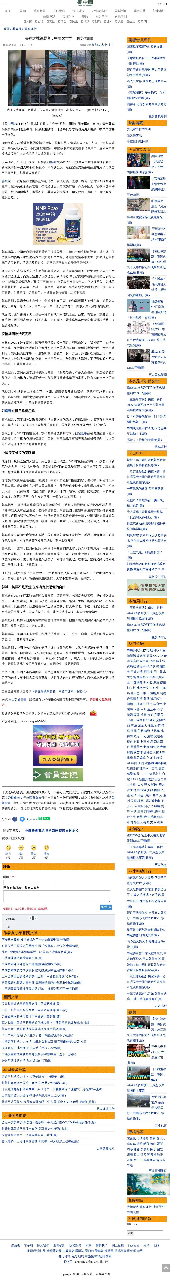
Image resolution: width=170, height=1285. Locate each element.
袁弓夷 (131, 677)
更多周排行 (159, 637)
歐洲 (102, 1256)
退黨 (156, 682)
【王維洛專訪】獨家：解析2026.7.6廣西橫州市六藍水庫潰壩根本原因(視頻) (145, 405)
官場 (157, 714)
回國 (157, 790)
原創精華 (101, 16)
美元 (140, 731)
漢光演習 (133, 661)
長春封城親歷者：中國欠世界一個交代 (60, 691)
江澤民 (147, 704)
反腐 (143, 714)
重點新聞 (39, 11)
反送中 (151, 709)
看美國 (50, 21)
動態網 (131, 1250)
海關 (137, 790)
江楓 (130, 1160)
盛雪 (160, 1149)
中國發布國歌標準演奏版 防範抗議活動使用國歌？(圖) (37, 970)
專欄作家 (69, 16)
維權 (159, 757)
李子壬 (138, 1160)
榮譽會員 (14, 797)
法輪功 (149, 763)
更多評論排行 (106, 1108)
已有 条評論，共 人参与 (21, 887)
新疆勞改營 (146, 779)
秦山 (137, 1154)
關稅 (163, 693)
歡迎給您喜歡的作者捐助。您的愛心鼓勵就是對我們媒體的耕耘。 (45, 713)
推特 (147, 1245)
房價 (130, 752)
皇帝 (140, 811)
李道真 (131, 1143)
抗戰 (147, 801)
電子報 (28, 1245)
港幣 (150, 736)
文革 (153, 822)
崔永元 (157, 704)
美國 (53, 162)
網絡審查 (161, 763)
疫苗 (163, 682)
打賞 (94, 44)
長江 (156, 671)
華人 (147, 784)
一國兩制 (140, 720)
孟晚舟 (154, 693)
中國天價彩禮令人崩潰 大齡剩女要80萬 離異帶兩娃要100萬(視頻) (44, 1041)
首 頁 (8, 11)
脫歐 (151, 725)
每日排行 (78, 11)
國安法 (160, 661)
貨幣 (147, 731)
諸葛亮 (148, 811)
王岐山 (144, 693)
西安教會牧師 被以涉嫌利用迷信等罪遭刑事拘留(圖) (36, 939)
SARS (134, 779)
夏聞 (160, 1143)
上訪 (141, 763)
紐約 (81, 1256)
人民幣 (155, 731)
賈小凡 (160, 1138)
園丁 (153, 1149)
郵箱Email (132, 1224)
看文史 (119, 21)
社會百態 (158, 1207)
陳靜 (137, 1149)
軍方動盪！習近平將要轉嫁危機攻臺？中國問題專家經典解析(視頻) (46, 1022)
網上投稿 (118, 1245)
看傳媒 (99, 1250)
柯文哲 (131, 688)
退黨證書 (120, 1250)
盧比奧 (141, 655)
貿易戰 (131, 666)
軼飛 (146, 1143)
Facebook (133, 1245)
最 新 (22, 11)
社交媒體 (159, 720)
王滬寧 (138, 704)
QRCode (32, 819)
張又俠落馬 (134, 135)
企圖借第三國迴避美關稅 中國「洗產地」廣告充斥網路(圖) (40, 946)
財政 (137, 741)
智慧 (140, 817)
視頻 (85, 16)
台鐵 (152, 661)
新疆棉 (147, 671)
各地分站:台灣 (67, 1256)
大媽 (163, 747)
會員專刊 (121, 16)
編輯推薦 (140, 11)
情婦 (130, 714)
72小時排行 (99, 11)
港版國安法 (138, 682)
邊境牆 (131, 698)
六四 (149, 682)
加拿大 (142, 725)
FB (128, 725)
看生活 (130, 21)
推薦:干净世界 (36, 1250)
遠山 (153, 1143)
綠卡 (134, 795)
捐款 (88, 1245)
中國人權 (133, 1212)
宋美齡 (138, 806)
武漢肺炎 (152, 650)
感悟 (146, 817)
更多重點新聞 (158, 374)
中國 (11, 123)
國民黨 (144, 661)
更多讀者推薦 (106, 1148)
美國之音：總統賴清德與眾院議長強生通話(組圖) (34, 1029)
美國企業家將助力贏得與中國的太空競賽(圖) (31, 1016)
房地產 (158, 736)
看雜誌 (79, 1250)
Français (80, 1261)
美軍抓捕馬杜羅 (137, 141)
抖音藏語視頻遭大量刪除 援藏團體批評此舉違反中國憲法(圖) (42, 982)
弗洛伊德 (143, 688)
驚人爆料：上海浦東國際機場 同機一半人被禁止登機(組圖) (40, 1141)
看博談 (85, 21)
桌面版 (15, 1245)
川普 (163, 650)
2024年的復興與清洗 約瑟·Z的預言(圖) (27, 1060)
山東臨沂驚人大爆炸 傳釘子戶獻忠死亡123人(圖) (34, 1095)
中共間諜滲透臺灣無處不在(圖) (22, 958)
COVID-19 (160, 655)
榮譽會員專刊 (139, 40)
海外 (148, 795)
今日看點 (59, 11)
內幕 (137, 709)
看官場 (39, 21)
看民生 (73, 21)
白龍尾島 (152, 773)
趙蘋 (130, 1154)
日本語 (103, 1261)
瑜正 (160, 1154)
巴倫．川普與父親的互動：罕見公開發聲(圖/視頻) (34, 1010)
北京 (146, 747)
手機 (153, 817)
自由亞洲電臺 (17, 699)
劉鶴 (130, 704)
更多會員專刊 (158, 116)
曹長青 (160, 1160)
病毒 (8, 411)
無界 (140, 1250)
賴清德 (131, 655)
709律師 (132, 763)
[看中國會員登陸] (58, 774)
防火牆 (150, 757)
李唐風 (144, 1149)
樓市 (130, 741)
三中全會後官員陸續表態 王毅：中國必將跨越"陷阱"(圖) (40, 976)
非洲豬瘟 (146, 752)
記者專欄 (159, 11)
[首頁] (85, 5)
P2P (162, 752)
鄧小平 (148, 806)
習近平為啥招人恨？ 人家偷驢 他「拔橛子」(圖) (33, 1076)
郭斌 (5, 181)
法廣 (149, 720)
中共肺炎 (133, 650)
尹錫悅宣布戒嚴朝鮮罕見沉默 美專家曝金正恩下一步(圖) (39, 1054)
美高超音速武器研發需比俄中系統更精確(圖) (31, 1003)
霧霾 (130, 757)
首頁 (6, 29)
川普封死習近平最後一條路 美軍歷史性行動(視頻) (34, 1083)
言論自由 (161, 779)
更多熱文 (161, 864)
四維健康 (149, 1160)
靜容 (143, 1154)
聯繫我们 (102, 1245)
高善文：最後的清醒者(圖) (144, 439)
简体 (160, 4)
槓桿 (134, 731)
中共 (159, 688)
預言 (160, 817)
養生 (160, 822)
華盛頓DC (91, 1256)
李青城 (151, 1154)
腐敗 (137, 714)
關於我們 (43, 1245)
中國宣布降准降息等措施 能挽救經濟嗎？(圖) (31, 964)
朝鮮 (134, 725)
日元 (143, 736)
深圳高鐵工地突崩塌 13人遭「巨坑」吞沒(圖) (31, 1048)
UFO (152, 688)
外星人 (138, 822)
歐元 (137, 736)
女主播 (132, 784)
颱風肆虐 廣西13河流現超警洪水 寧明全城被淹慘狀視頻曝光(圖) (147, 541)
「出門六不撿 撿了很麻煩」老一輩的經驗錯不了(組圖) (37, 1035)
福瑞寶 (109, 1250)
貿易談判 (156, 698)
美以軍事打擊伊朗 (139, 129)
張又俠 (150, 666)
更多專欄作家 (158, 1170)
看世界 (107, 21)
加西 (109, 1256)
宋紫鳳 (131, 1138)
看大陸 (27, 21)
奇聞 (130, 822)
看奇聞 (142, 21)
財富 (143, 741)
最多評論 (120, 11)
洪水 (163, 671)
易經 (157, 811)
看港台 (62, 21)
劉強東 (154, 747)
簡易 (152, 1138)
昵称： (8, 877)
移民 (154, 784)
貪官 (160, 709)
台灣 (130, 747)
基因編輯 (140, 757)
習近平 (82, 433)
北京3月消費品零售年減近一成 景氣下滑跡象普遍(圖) (37, 952)
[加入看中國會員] (58, 765)
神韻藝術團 (54, 1250)
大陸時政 (133, 1207)
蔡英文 (138, 747)
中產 (150, 741)
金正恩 (135, 693)
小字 (110, 44)
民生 (140, 795)
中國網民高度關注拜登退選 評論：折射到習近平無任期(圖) (40, 988)
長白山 (141, 773)
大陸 (156, 752)
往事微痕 (143, 677)
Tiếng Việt (92, 1261)
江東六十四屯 (149, 768)
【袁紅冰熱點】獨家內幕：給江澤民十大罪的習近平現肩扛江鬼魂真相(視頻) (52, 1089)
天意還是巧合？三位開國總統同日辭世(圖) (29, 1135)
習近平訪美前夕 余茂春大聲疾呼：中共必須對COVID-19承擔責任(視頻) (49, 1101)
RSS (156, 1245)
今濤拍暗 (143, 1138)
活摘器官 (133, 768)
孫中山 (155, 801)
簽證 (150, 790)
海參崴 (158, 741)
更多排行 (161, 1006)
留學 (130, 790)
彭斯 (140, 698)
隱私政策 (75, 1245)
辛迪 (130, 1165)
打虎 (150, 714)
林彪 (157, 806)
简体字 (67, 1261)
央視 (140, 784)
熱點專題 (49, 16)
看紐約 (96, 21)
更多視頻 (161, 1125)
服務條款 (59, 1245)
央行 (158, 725)
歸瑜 (140, 1143)
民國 (134, 801)
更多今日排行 (158, 576)
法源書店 (68, 1250)
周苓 (130, 1149)
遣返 (143, 790)
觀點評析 (31, 29)
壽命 (146, 822)
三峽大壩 (137, 671)
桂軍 (140, 801)
